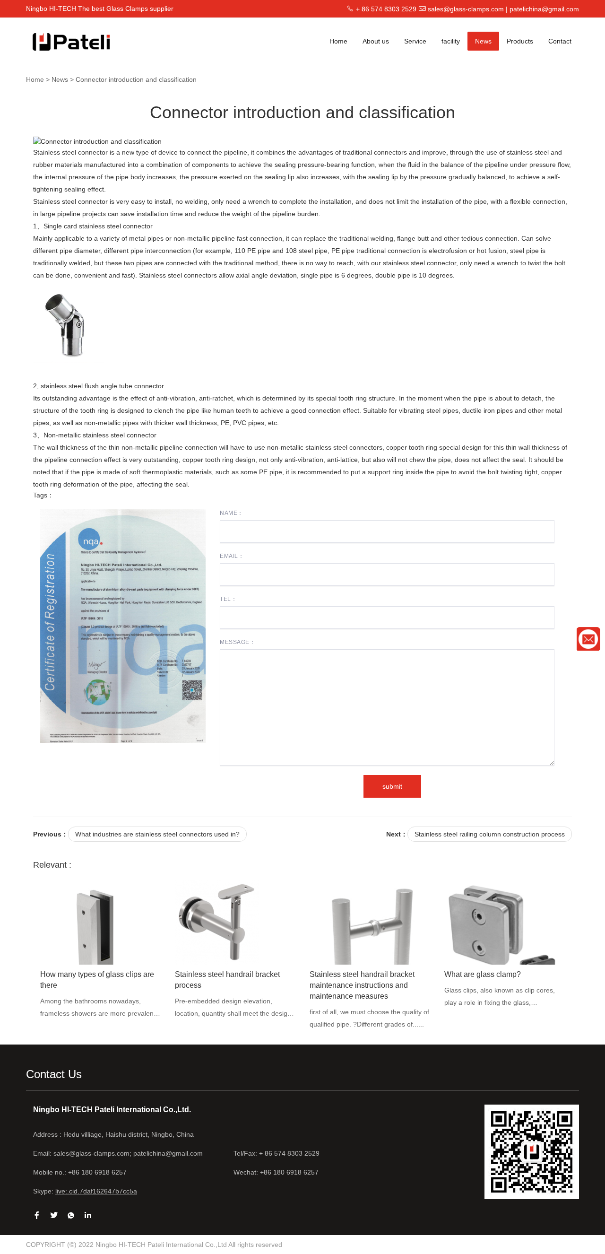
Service (415, 41)
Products (520, 41)
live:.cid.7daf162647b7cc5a (96, 1191)
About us (376, 41)
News (483, 41)
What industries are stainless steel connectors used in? (157, 834)
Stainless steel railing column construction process (490, 834)
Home (338, 41)
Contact (559, 41)
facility (450, 41)
